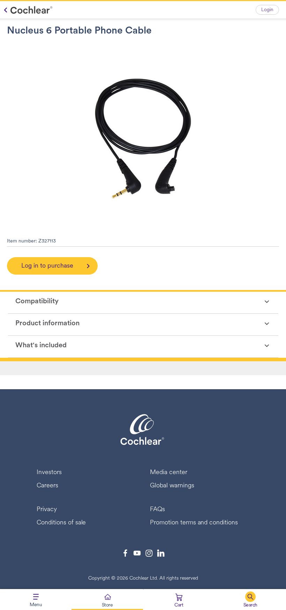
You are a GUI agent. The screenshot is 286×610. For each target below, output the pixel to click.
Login (267, 10)
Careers (47, 486)
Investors (49, 473)
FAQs (157, 510)
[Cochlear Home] (26, 10)
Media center (168, 473)
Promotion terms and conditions (194, 523)
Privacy (47, 510)
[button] (250, 599)
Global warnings (172, 486)
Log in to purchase (47, 266)
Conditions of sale (61, 523)
